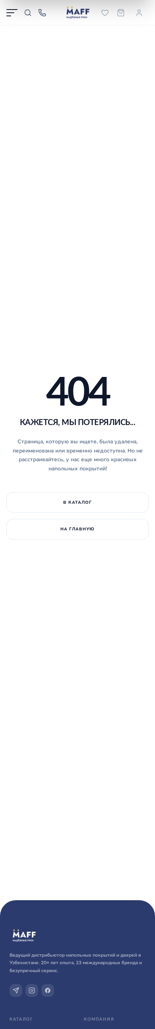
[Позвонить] (42, 13)
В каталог (77, 502)
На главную (77, 529)
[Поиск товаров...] (28, 13)
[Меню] (12, 12)
